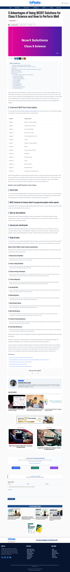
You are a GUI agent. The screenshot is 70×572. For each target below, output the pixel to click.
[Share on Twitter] (69, 286)
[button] (66, 3)
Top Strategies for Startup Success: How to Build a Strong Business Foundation (34, 410)
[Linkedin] (18, 59)
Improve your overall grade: (17, 71)
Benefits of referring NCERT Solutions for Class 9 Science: (24, 66)
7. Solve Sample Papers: (17, 84)
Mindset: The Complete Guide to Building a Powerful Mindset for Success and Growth (42, 518)
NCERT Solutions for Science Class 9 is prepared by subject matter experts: (26, 69)
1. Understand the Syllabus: (18, 76)
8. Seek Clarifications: (17, 85)
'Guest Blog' (52, 385)
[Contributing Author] (9, 25)
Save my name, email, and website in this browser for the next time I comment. (22, 486)
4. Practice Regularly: (17, 80)
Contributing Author (14, 24)
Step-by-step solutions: (16, 70)
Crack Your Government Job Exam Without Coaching (21, 357)
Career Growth (12, 20)
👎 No (38, 373)
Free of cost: (14, 67)
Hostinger (38, 570)
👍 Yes (32, 373)
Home (9, 23)
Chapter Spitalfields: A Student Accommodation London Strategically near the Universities (29, 359)
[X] (20, 59)
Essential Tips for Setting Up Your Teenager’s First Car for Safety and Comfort (49, 448)
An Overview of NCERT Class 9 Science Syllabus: (21, 65)
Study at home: (15, 73)
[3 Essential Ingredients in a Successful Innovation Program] (16, 402)
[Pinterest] (25, 59)
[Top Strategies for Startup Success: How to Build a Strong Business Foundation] (35, 402)
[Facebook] (15, 59)
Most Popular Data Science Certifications (18, 364)
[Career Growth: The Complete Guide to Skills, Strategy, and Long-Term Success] (14, 512)
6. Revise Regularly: (16, 82)
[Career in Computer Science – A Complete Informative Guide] (53, 402)
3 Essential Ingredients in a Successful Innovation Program (16, 410)
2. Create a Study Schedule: (18, 77)
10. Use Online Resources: (18, 88)
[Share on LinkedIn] (69, 284)
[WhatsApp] (22, 59)
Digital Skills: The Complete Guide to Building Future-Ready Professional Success (28, 518)
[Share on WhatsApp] (69, 288)
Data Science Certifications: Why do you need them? (20, 362)
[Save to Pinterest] (69, 290)
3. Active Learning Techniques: (19, 78)
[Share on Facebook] (69, 281)
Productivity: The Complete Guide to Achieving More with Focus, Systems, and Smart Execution (55, 519)
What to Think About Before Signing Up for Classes (20, 366)
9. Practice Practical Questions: (19, 86)
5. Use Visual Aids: (16, 81)
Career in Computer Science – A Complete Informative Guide (53, 410)
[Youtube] (10, 557)
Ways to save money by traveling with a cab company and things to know (20, 446)
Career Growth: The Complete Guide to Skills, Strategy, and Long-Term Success (14, 518)
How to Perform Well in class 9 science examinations (23, 74)
